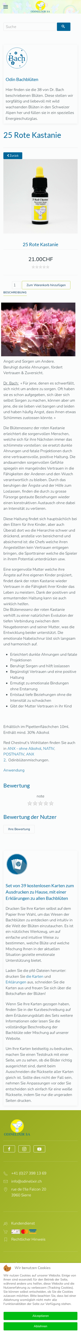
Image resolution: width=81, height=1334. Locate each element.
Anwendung (14, 770)
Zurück (14, 156)
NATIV (48, 748)
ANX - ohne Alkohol (24, 748)
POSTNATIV (13, 754)
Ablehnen (40, 1326)
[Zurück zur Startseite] (40, 7)
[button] (5, 7)
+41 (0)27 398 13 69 (28, 1173)
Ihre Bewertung (19, 829)
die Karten (34, 976)
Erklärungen (16, 982)
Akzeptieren (40, 1316)
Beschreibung (15, 292)
